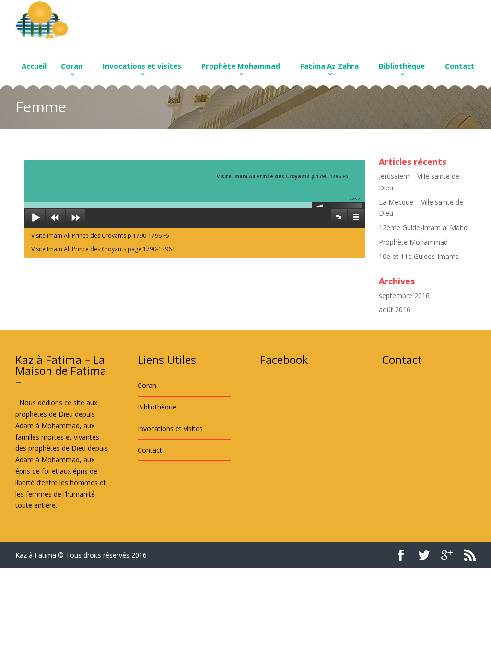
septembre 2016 (404, 295)
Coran (71, 65)
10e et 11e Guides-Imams (419, 256)
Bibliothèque (402, 65)
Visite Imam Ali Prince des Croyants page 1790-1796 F (103, 249)
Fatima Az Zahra (329, 65)
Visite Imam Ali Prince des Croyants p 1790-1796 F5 (100, 236)
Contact (460, 65)
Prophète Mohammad (240, 65)
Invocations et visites (142, 65)
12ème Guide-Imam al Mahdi (424, 227)
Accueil (34, 65)
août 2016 (394, 309)
